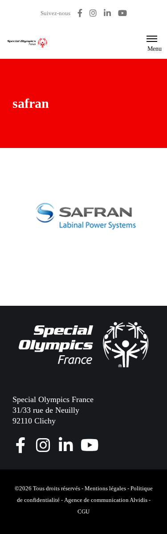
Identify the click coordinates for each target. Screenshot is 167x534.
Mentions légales (105, 488)
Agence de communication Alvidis (105, 500)
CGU (83, 511)
